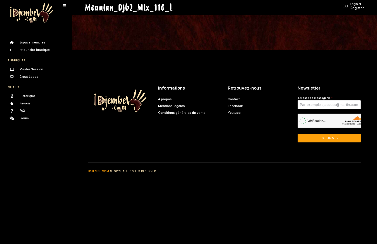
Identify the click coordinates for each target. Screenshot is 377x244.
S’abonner (329, 138)
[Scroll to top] (370, 232)
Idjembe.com (98, 171)
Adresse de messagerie (315, 98)
